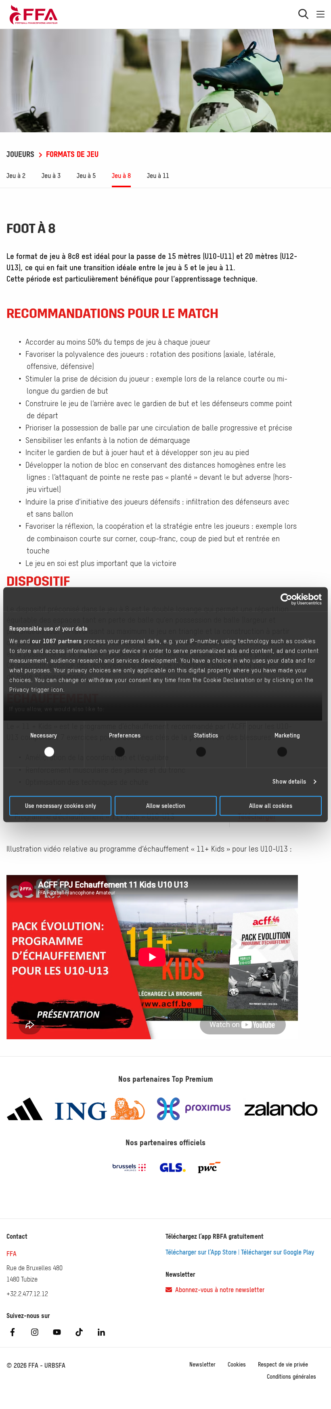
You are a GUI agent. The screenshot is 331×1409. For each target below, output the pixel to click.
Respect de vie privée (283, 1364)
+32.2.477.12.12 (27, 1293)
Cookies (237, 1364)
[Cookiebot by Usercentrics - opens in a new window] (286, 599)
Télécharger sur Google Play (277, 1252)
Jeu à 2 (15, 175)
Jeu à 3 (51, 175)
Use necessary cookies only (60, 805)
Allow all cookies (270, 805)
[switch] (124, 752)
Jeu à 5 (86, 175)
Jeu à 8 (121, 175)
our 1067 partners (57, 641)
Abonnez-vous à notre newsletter (218, 1289)
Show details (289, 781)
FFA (11, 1253)
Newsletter (202, 1364)
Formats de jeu (71, 154)
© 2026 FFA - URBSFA (35, 1365)
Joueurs (21, 154)
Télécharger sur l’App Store (201, 1252)
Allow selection (165, 805)
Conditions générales (291, 1376)
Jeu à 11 (158, 175)
